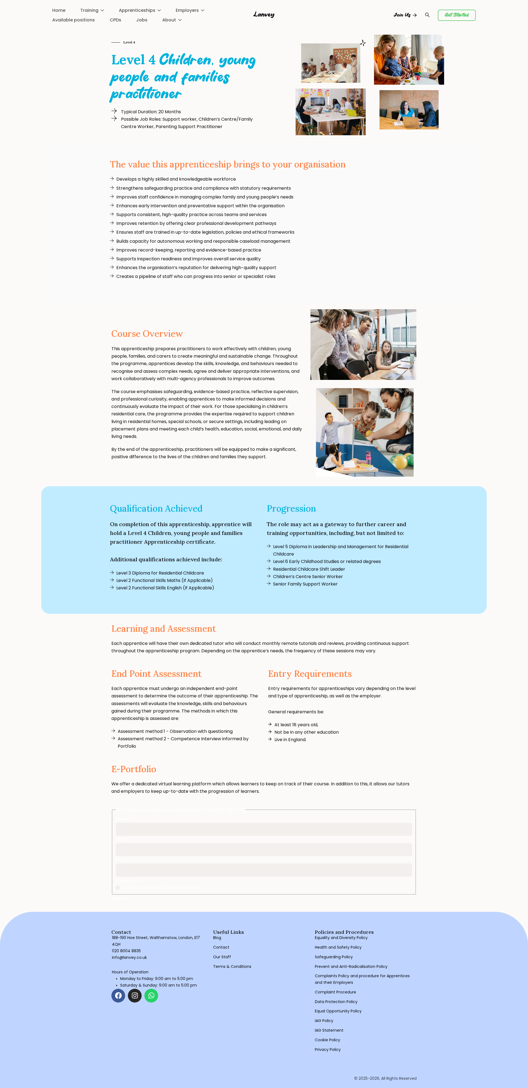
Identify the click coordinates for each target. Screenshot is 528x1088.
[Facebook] (118, 996)
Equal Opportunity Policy (338, 1011)
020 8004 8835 (126, 951)
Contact (221, 947)
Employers (187, 10)
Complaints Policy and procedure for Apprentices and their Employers (362, 979)
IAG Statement (329, 1030)
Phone (123, 860)
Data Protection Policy (336, 1001)
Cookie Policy (327, 1040)
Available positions (73, 20)
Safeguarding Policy (334, 957)
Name (122, 819)
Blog (217, 937)
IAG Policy (324, 1020)
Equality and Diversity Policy (341, 937)
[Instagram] (135, 996)
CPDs (115, 20)
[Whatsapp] (151, 996)
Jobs (141, 20)
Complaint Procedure (335, 992)
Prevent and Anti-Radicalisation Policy (351, 966)
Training (89, 10)
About (169, 20)
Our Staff (222, 957)
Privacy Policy (328, 1049)
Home (58, 10)
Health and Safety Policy (338, 947)
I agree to (126, 880)
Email (121, 839)
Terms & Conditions (232, 966)
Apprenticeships (137, 10)
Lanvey (264, 15)
